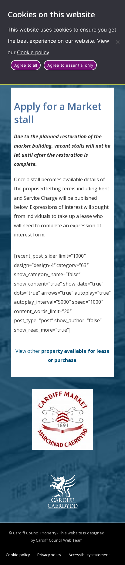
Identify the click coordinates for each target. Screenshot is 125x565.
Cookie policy (33, 52)
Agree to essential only (70, 65)
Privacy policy (49, 554)
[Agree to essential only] (117, 42)
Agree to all (25, 65)
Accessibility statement (89, 554)
